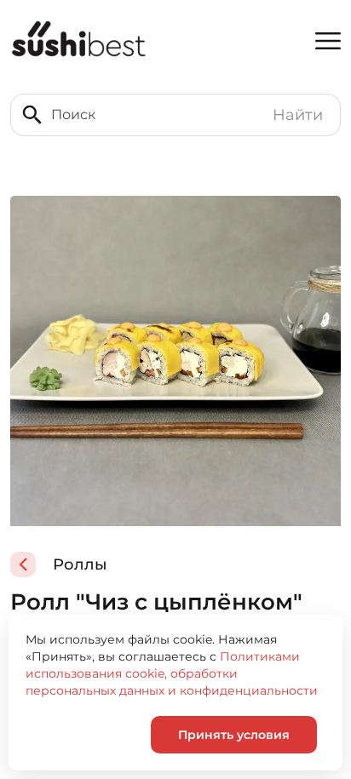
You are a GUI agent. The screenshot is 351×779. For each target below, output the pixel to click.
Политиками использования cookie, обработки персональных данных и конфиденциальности (172, 673)
